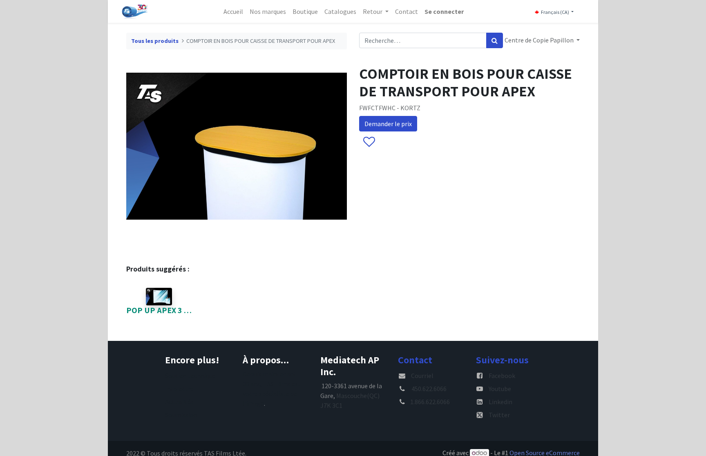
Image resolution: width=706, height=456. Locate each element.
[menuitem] (233, 11)
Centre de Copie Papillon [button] (540, 40)
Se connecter (444, 11)
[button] (369, 142)
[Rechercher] (494, 40)
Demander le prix (388, 124)
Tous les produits (155, 40)
